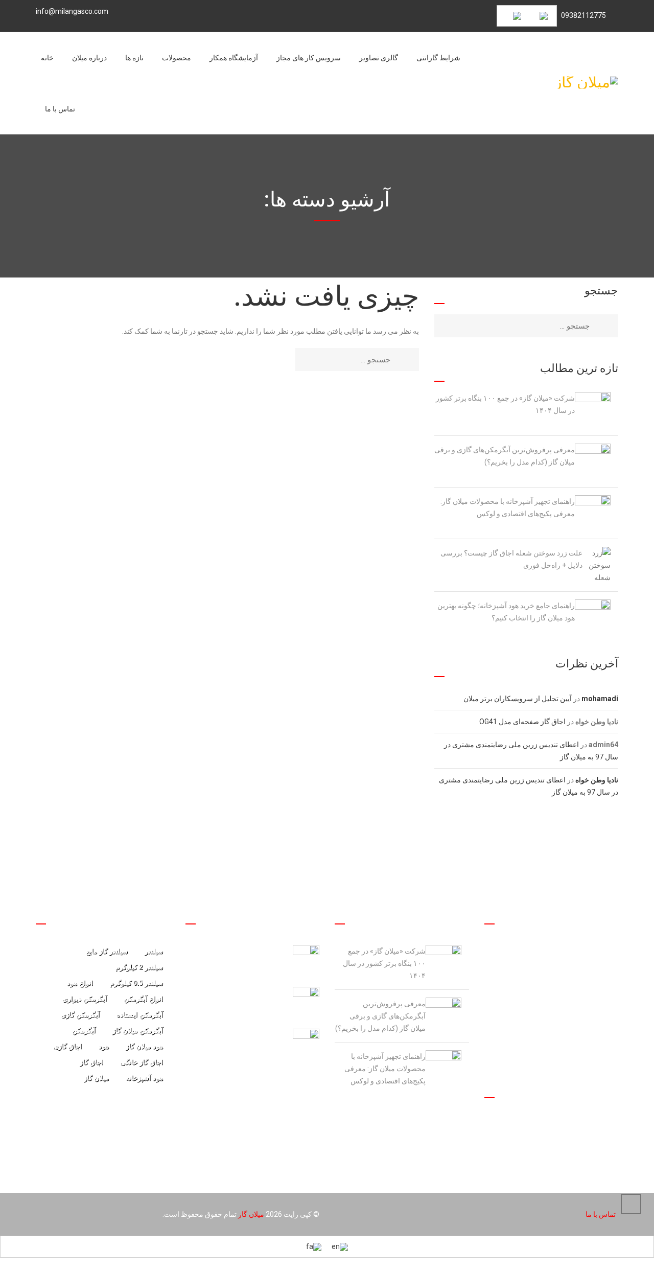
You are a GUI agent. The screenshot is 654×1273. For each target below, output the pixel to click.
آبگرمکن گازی (80, 1015)
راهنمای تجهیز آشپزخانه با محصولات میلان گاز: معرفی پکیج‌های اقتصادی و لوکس (507, 507)
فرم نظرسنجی (596, 1126)
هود (104, 1046)
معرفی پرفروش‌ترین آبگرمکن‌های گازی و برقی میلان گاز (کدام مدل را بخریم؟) (504, 456)
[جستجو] (409, 360)
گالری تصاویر (378, 58)
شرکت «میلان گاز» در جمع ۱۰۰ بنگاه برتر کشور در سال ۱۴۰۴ (505, 404)
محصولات (176, 58)
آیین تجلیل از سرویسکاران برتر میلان (517, 699)
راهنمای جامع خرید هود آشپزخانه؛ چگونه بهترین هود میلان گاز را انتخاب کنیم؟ (506, 611)
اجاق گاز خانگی (141, 1062)
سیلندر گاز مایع (107, 951)
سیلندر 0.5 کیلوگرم (136, 983)
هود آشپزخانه (144, 1078)
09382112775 (583, 15)
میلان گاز (96, 1078)
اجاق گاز (91, 1062)
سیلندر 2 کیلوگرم (139, 967)
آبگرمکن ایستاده (139, 1015)
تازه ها (134, 58)
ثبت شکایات (600, 1144)
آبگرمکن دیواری (84, 999)
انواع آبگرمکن (143, 999)
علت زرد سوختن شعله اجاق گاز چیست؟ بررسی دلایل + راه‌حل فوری (511, 559)
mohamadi (599, 699)
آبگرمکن (84, 1030)
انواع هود (80, 983)
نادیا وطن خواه (596, 780)
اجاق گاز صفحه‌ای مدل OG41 (522, 721)
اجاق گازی (67, 1046)
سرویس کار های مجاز (308, 58)
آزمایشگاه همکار (233, 58)
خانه (47, 58)
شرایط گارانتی (438, 58)
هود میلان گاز (144, 1046)
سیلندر (154, 951)
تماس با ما (60, 109)
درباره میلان (89, 58)
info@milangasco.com (72, 11)
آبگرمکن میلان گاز (137, 1030)
